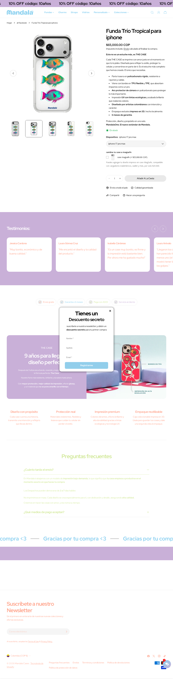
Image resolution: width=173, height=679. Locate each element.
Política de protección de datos (63, 667)
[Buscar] (152, 12)
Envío (126, 48)
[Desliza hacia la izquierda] (13, 73)
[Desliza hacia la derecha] (91, 73)
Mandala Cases (22, 663)
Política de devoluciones (118, 662)
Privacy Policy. (47, 641)
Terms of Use (33, 641)
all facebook (22, 22)
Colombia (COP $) (19, 655)
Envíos (76, 662)
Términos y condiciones (93, 662)
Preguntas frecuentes (59, 662)
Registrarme (86, 365)
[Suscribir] (66, 631)
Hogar (9, 22)
